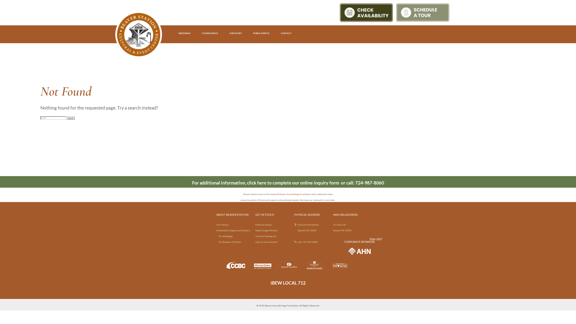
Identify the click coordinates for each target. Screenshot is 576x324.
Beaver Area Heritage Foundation (295, 194)
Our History (222, 224)
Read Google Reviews (266, 230)
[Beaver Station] (138, 34)
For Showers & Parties (230, 241)
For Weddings (226, 236)
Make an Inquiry (263, 224)
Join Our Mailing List (266, 236)
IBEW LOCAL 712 (288, 282)
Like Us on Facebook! (266, 241)
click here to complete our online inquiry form (293, 182)
